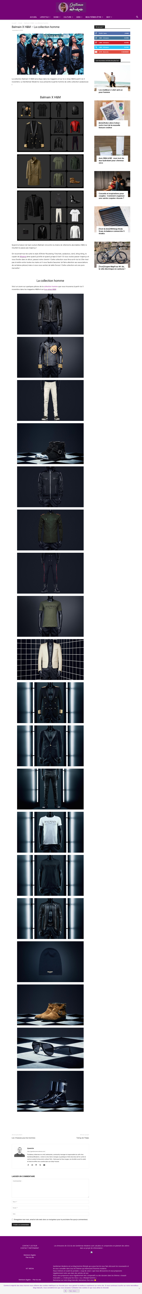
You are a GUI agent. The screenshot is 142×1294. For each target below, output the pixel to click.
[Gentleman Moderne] (71, 7)
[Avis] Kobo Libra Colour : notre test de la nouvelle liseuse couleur (110, 125)
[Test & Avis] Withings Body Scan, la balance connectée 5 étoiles (111, 231)
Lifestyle (44, 17)
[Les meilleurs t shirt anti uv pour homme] (112, 78)
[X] (41, 1165)
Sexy (108, 17)
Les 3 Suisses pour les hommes (23, 1138)
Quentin (30, 1148)
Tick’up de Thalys (82, 1138)
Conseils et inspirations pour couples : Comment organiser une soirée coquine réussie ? (112, 195)
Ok (65, 1291)
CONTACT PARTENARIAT (30, 1248)
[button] (137, 17)
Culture (67, 17)
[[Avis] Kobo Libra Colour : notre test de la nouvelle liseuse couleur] (112, 113)
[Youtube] (45, 1165)
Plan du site (30, 1257)
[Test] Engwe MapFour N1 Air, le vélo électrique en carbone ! (112, 267)
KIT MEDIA (30, 1268)
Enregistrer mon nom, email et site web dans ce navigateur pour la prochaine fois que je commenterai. (51, 1219)
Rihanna (23, 257)
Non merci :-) (74, 1291)
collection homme (51, 286)
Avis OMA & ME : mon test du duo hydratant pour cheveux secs (111, 160)
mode (20, 23)
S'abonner (125, 52)
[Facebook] (29, 1165)
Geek (78, 17)
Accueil (33, 17)
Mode (56, 17)
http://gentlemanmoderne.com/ (36, 1151)
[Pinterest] (37, 1165)
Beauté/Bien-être (93, 17)
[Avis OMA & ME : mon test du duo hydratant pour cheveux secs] (112, 149)
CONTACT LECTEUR (29, 1246)
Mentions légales (30, 1255)
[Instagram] (33, 1165)
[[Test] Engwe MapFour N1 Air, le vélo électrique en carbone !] (112, 255)
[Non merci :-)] (139, 1288)
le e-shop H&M (50, 289)
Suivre (126, 38)
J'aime (127, 33)
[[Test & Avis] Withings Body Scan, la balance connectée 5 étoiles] (112, 219)
